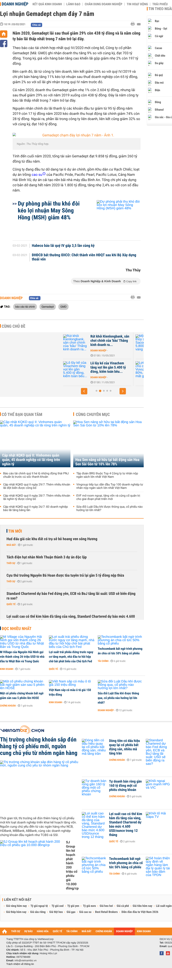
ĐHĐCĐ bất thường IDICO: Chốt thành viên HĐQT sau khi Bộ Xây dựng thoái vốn (84, 257)
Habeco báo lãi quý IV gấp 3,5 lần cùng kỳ (63, 246)
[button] (84, 391)
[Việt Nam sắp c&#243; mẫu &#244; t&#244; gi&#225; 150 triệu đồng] (72, 683)
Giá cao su (85, 912)
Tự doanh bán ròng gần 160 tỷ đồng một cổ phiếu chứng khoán (125, 785)
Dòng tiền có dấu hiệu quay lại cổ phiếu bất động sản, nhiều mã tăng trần (124, 747)
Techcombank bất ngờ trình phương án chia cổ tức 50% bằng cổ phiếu (120, 651)
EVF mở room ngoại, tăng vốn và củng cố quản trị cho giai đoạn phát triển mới (108, 497)
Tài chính (103, 661)
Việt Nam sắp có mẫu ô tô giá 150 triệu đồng (70, 692)
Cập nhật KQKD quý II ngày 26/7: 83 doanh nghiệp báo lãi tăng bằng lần (35, 508)
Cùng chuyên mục (93, 414)
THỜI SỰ (15, 931)
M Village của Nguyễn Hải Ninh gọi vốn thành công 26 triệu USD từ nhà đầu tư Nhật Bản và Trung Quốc (22, 656)
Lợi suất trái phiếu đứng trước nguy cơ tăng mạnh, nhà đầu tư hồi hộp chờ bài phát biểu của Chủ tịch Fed (71, 656)
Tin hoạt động (137, 4)
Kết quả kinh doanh (47, 4)
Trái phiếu (160, 4)
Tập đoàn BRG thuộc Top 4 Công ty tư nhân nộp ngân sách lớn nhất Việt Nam (107, 475)
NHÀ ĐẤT (86, 931)
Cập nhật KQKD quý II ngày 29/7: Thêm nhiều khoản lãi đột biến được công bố (36, 486)
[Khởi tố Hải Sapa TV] (158, 820)
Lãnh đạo (73, 4)
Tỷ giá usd (58, 906)
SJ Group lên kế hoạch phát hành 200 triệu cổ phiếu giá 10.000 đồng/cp (72, 865)
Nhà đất (11, 545)
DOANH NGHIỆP (124, 931)
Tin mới (15, 531)
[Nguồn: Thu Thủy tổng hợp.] (77, 135)
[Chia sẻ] (3, 43)
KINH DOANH (144, 931)
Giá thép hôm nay (16, 912)
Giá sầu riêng (38, 912)
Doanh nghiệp (15, 3)
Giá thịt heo (56, 912)
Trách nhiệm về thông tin (20, 964)
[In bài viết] (134, 24)
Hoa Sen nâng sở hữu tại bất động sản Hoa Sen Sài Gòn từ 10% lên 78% (107, 462)
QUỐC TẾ (57, 931)
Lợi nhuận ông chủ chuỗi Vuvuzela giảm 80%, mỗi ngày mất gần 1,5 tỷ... (127, 367)
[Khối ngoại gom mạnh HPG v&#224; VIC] (158, 787)
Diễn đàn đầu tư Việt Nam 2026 (139, 912)
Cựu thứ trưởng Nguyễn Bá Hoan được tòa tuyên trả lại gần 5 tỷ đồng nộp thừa (65, 575)
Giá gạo (70, 912)
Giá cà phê (123, 906)
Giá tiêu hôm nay (142, 906)
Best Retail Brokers (106, 912)
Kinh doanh (6, 669)
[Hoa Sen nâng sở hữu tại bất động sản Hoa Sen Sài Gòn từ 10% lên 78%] (108, 444)
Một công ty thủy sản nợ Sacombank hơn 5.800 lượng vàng (127, 340)
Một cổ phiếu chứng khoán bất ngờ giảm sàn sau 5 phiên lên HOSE (21, 695)
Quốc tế (11, 604)
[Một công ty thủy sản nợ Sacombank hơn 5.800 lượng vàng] (95, 342)
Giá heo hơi (106, 906)
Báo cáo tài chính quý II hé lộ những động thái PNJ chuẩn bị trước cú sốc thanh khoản (36, 475)
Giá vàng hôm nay (16, 906)
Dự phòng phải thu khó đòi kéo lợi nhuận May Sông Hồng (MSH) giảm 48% (49, 210)
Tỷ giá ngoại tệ (39, 906)
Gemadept (48, 306)
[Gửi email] (139, 24)
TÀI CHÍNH (71, 931)
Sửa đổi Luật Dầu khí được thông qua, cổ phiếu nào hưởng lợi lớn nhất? (109, 508)
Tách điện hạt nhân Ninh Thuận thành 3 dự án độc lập (47, 557)
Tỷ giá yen (73, 906)
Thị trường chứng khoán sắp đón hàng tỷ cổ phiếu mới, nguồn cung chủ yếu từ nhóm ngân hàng (38, 746)
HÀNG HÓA (43, 931)
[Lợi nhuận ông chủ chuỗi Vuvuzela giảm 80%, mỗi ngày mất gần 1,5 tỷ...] (95, 369)
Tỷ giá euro (89, 906)
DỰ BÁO (28, 931)
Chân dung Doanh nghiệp (103, 4)
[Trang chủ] (3, 34)
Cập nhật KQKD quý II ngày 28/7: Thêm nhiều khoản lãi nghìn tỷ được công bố (36, 497)
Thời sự (11, 563)
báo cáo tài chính (25, 306)
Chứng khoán (8, 705)
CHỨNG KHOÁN (104, 931)
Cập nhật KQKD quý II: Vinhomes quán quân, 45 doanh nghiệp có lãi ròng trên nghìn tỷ (31, 459)
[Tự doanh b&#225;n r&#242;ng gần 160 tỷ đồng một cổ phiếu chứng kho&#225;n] (94, 787)
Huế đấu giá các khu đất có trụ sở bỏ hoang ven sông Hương (52, 539)
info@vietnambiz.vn (25, 960)
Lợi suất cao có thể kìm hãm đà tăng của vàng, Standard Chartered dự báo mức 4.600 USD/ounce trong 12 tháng (71, 618)
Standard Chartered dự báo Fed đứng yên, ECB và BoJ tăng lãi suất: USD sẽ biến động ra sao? (71, 595)
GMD (63, 306)
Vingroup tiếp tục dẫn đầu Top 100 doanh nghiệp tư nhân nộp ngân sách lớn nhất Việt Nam (109, 486)
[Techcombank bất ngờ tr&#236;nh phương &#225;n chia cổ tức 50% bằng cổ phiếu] (121, 640)
